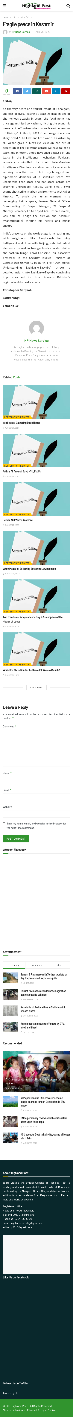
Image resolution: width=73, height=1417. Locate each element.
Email (7, 790)
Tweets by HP (10, 1393)
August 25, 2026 (11, 428)
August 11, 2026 (11, 675)
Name (7, 773)
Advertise (18, 1410)
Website (7, 806)
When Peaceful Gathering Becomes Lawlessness (29, 568)
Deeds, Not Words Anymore (18, 520)
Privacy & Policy (35, 1410)
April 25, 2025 (43, 31)
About (6, 1410)
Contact (52, 1410)
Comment (9, 726)
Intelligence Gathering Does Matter (21, 422)
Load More (36, 687)
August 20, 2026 (11, 574)
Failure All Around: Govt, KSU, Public (22, 471)
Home (6, 17)
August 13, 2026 (11, 626)
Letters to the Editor (22, 17)
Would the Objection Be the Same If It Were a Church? (31, 670)
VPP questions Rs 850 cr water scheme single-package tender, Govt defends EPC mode (43, 1101)
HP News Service (21, 31)
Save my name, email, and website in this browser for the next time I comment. (36, 825)
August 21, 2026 (11, 476)
